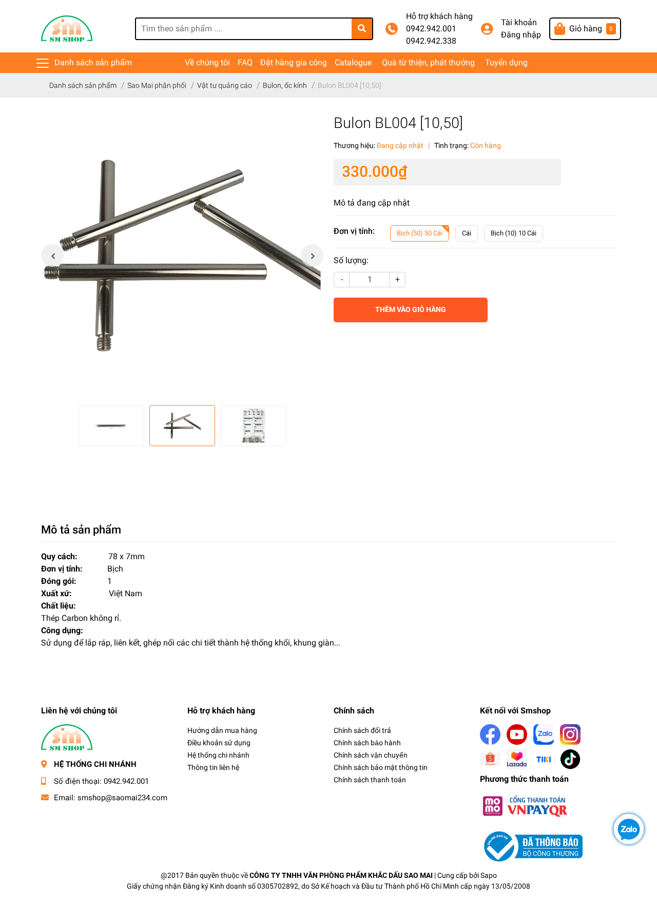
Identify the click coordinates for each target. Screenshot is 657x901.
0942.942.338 (431, 41)
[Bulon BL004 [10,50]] (182, 255)
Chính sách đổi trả (362, 730)
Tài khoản (519, 22)
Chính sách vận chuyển (371, 755)
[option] (182, 255)
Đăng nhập (521, 35)
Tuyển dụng (506, 62)
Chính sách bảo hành (367, 743)
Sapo (488, 875)
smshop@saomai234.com (122, 797)
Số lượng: (351, 260)
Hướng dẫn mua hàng (222, 730)
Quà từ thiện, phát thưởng (428, 62)
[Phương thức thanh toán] (524, 805)
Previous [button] (52, 255)
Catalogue (353, 62)
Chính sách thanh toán (370, 780)
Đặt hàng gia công (293, 62)
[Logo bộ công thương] (531, 846)
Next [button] (312, 255)
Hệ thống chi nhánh (218, 755)
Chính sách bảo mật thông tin (381, 767)
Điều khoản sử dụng (218, 743)
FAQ (245, 62)
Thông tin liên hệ (213, 767)
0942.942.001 (431, 28)
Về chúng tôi (207, 62)
